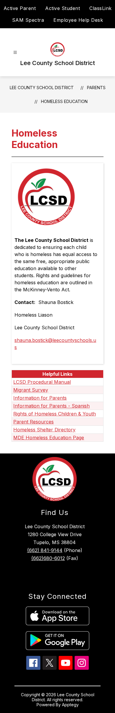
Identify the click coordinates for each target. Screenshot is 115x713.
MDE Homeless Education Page (48, 438)
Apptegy (70, 704)
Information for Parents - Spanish (51, 406)
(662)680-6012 (48, 558)
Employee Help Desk (78, 20)
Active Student (62, 8)
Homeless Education (64, 101)
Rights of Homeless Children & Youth (54, 414)
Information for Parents (40, 398)
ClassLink (100, 8)
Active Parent (20, 8)
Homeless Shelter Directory (44, 430)
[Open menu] (15, 52)
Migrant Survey (30, 390)
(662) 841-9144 (45, 550)
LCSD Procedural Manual (42, 382)
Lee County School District (42, 87)
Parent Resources (33, 422)
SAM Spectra (28, 20)
